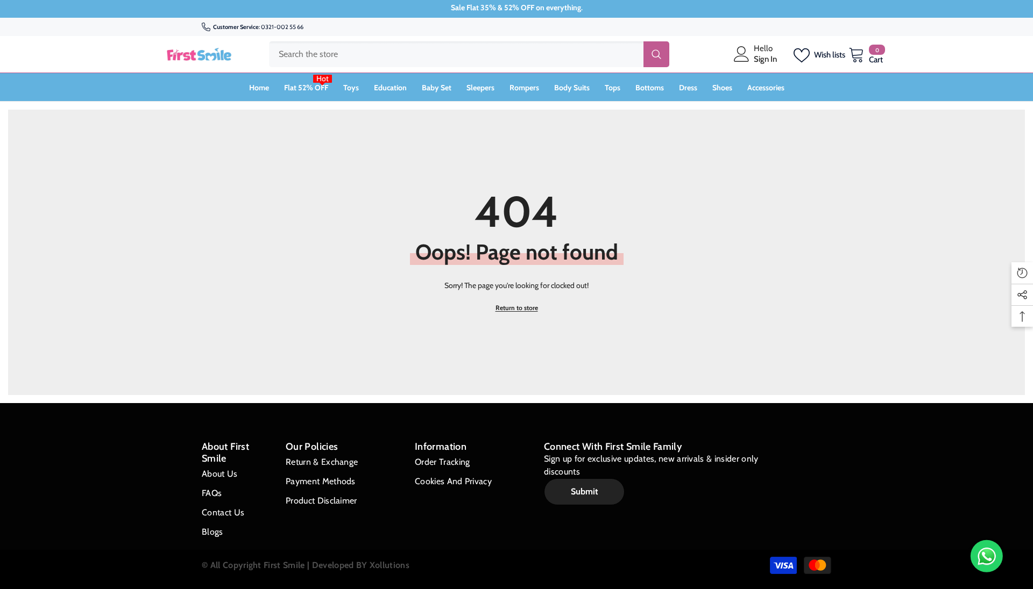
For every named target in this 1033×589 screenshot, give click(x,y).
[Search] (469, 54)
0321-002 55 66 (282, 27)
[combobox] (456, 54)
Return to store (517, 308)
